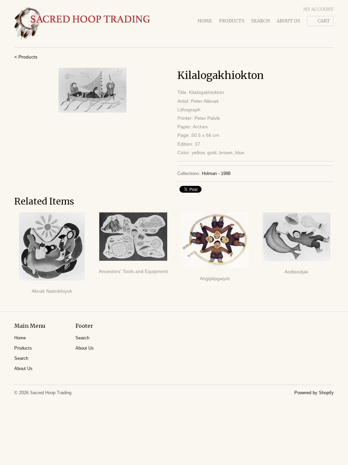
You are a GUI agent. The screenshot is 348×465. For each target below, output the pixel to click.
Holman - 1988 (216, 173)
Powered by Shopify (314, 392)
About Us (288, 21)
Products (231, 21)
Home (204, 21)
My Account (318, 9)
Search (260, 21)
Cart (323, 21)
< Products (25, 57)
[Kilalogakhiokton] (92, 90)
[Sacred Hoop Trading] (82, 23)
